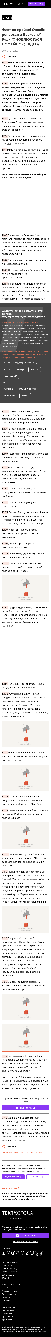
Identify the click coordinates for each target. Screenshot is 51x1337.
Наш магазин (8, 1310)
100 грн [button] (7, 369)
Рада (39, 1152)
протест (30, 1152)
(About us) (14, 1262)
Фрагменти (7, 1268)
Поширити (10, 56)
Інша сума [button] (8, 376)
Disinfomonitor (8, 1297)
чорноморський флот (13, 1152)
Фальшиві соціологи (11, 1291)
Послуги (6, 1288)
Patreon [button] (8, 389)
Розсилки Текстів (9, 1271)
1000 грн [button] (35, 369)
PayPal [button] (25, 395)
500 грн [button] (20, 369)
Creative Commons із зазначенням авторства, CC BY (27, 1328)
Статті (4, 1265)
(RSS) (10, 1265)
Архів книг (7, 1320)
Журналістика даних (11, 1284)
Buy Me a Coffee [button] (27, 389)
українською (19, 1330)
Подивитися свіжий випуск (25, 1241)
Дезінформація (9, 1294)
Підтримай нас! (8, 1307)
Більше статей (10, 1188)
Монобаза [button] (9, 395)
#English (5, 1278)
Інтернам (6, 1300)
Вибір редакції (8, 1275)
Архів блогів (7, 1316)
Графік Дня (7, 1313)
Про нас (5, 1262)
